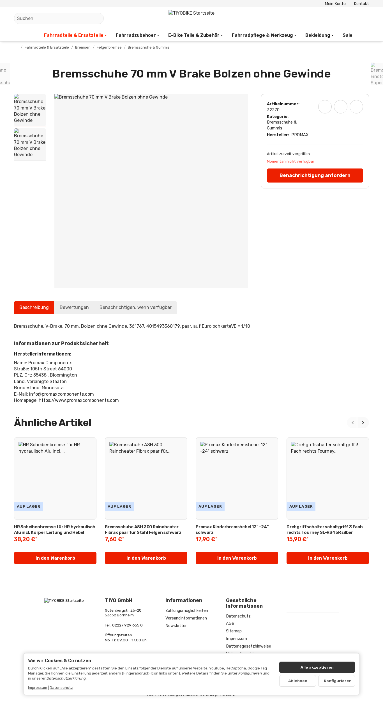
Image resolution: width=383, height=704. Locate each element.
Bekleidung (317, 35)
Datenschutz (61, 687)
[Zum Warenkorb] (364, 18)
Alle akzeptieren (317, 667)
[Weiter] (363, 422)
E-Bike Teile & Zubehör (194, 35)
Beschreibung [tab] (34, 307)
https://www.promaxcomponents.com (79, 400)
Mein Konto (335, 3)
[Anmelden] (350, 18)
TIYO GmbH (118, 600)
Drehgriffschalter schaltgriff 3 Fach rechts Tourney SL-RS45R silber (325, 529)
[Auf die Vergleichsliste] (340, 106)
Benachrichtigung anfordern (315, 175)
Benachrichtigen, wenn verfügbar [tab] (136, 307)
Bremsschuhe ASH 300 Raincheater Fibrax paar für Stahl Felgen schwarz (143, 529)
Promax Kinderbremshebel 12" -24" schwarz (232, 529)
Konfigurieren (338, 680)
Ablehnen (297, 680)
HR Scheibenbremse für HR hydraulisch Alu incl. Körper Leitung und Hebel (54, 529)
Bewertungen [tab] (74, 307)
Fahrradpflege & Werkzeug (262, 35)
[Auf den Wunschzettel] (325, 106)
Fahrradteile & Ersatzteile (73, 35)
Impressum (37, 687)
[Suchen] (96, 18)
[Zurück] (352, 422)
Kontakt (361, 3)
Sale (347, 35)
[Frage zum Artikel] (356, 106)
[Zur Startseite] (191, 18)
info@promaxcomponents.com (61, 394)
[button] (30, 110)
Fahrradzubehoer (136, 35)
